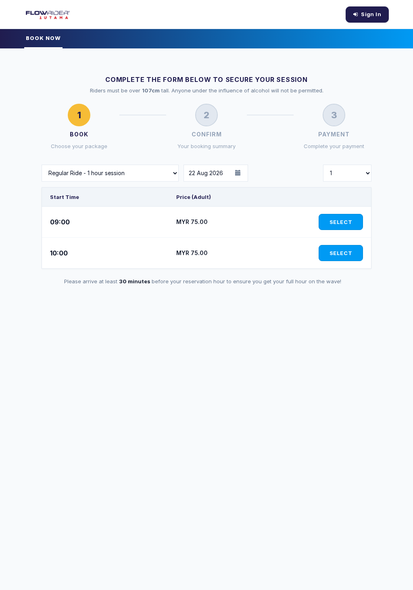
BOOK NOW (43, 38)
